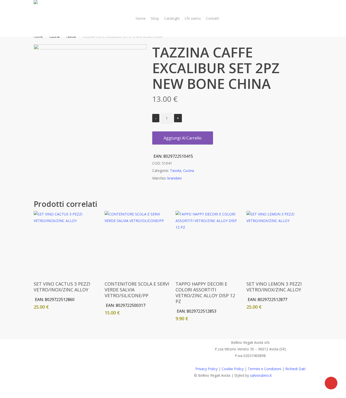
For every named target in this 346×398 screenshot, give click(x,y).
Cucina (188, 170)
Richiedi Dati (295, 368)
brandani (174, 178)
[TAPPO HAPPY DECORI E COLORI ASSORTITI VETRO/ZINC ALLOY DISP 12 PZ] (208, 243)
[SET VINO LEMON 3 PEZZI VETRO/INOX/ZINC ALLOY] (279, 243)
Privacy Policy (206, 368)
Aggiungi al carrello (183, 138)
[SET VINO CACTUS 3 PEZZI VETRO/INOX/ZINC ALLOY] (66, 243)
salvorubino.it (261, 375)
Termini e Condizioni (264, 368)
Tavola (175, 170)
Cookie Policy (233, 368)
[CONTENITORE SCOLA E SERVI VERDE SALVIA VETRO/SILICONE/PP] (137, 243)
